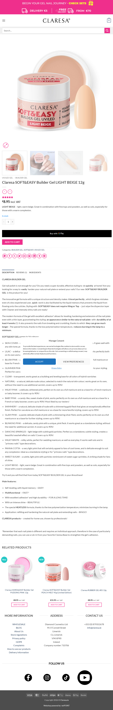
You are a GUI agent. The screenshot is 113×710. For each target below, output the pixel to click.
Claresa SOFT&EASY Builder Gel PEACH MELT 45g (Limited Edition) (56, 591)
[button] (3, 20)
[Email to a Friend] (24, 256)
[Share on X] (14, 256)
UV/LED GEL (7, 178)
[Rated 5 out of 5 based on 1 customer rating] (56, 197)
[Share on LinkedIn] (34, 256)
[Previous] (7, 94)
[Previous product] (10, 191)
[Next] (105, 94)
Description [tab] (8, 272)
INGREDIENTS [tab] (35, 272)
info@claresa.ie (94, 627)
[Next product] (4, 191)
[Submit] (107, 30)
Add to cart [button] (19, 605)
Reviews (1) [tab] (21, 272)
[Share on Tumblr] (39, 256)
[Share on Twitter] (19, 256)
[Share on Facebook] (9, 256)
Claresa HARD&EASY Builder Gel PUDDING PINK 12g (19, 591)
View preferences (73, 361)
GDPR (19, 642)
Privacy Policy (57, 368)
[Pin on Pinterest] (29, 256)
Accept (39, 361)
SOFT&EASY (28, 250)
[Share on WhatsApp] (4, 256)
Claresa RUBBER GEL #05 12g (93, 590)
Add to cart (12, 242)
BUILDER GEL (21, 178)
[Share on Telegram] (44, 256)
